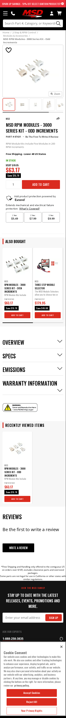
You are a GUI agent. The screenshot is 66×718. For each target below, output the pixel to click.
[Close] (61, 647)
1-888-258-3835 (13, 639)
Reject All (31, 702)
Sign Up (53, 618)
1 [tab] (18, 322)
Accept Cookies (31, 693)
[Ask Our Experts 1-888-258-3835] (13, 13)
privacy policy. (22, 685)
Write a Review (18, 548)
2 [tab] (48, 322)
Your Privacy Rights (31, 710)
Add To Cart (41, 184)
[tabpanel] (17, 284)
